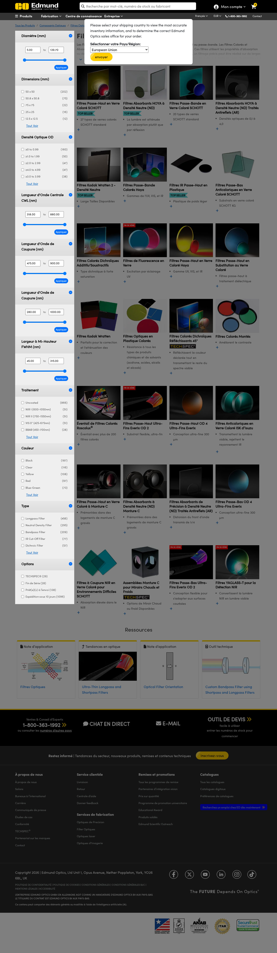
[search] (138, 6)
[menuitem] (31, 16)
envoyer (101, 57)
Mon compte (231, 7)
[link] (256, 3)
